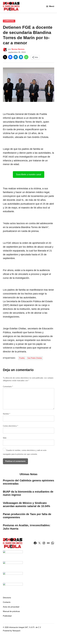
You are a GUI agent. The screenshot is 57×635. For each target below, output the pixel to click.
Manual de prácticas (11, 611)
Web (4, 438)
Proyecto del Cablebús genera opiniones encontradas (28, 482)
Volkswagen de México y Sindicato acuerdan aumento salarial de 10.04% (26, 504)
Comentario (8, 387)
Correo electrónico (10, 426)
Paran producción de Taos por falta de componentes (27, 516)
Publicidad (7, 616)
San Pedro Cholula (34, 358)
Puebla (22, 358)
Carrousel (9, 21)
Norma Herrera (18, 49)
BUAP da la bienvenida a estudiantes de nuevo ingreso (28, 493)
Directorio (7, 598)
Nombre (6, 414)
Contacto (6, 602)
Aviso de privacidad (11, 607)
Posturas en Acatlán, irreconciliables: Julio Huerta (26, 527)
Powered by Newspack (11, 631)
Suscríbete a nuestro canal (28, 174)
